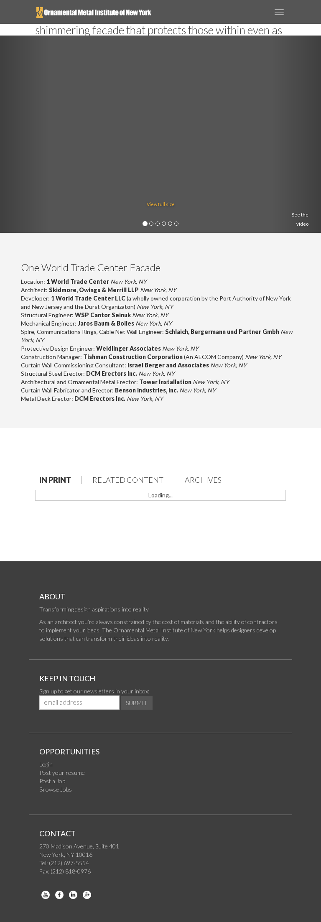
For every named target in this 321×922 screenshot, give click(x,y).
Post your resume (62, 772)
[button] (24, 134)
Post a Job (52, 780)
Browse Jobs (55, 789)
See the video (300, 219)
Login (46, 764)
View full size (161, 204)
